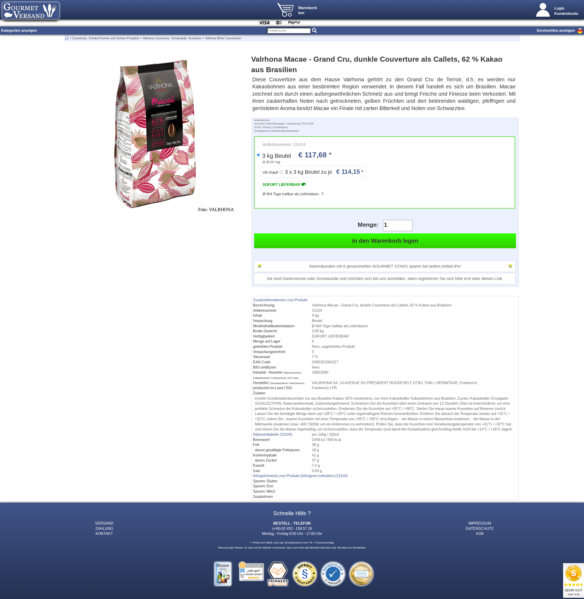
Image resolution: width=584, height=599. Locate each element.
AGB (480, 533)
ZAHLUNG (104, 528)
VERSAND (104, 523)
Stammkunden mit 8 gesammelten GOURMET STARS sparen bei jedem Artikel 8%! (385, 266)
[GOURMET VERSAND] (31, 21)
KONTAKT (104, 533)
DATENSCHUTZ (480, 528)
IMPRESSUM (480, 523)
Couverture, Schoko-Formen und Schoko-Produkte (105, 38)
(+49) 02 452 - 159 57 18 (292, 528)
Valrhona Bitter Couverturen (223, 38)
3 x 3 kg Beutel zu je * (313, 171)
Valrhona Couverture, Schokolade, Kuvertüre (172, 38)
